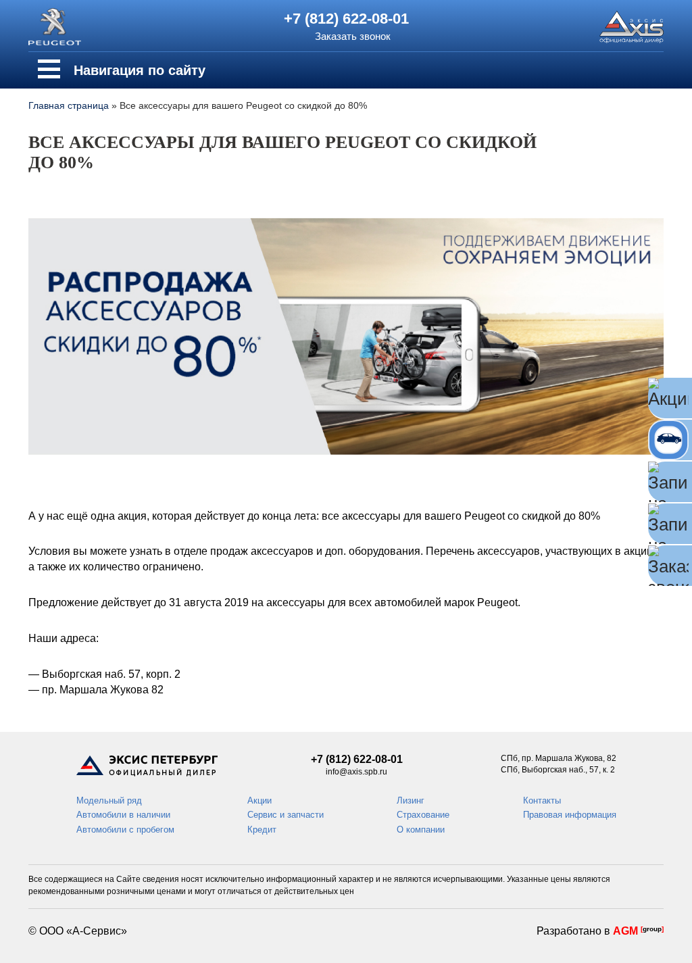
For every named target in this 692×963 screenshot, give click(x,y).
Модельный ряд (109, 800)
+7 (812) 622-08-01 (346, 18)
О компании (421, 829)
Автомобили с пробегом (125, 829)
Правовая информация (569, 815)
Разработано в (600, 931)
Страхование (423, 815)
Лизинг (410, 800)
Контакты (542, 800)
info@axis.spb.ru (356, 771)
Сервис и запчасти (285, 815)
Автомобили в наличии (123, 815)
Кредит (261, 829)
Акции (259, 800)
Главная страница (68, 105)
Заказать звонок (353, 36)
